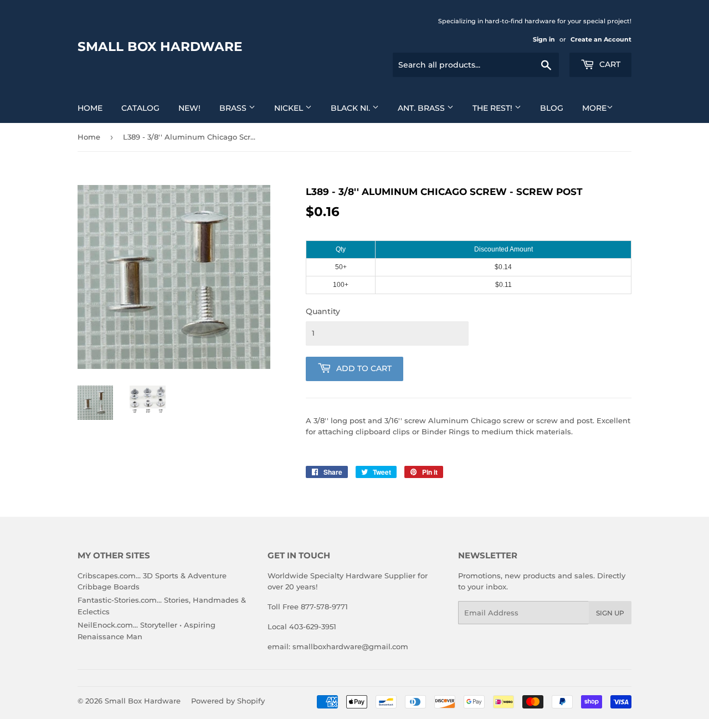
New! (189, 108)
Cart (608, 64)
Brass (234, 108)
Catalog (140, 108)
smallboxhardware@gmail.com (350, 646)
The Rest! (493, 108)
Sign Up (610, 613)
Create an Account (601, 39)
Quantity (323, 311)
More (594, 108)
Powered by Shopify (228, 700)
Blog (551, 108)
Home (90, 108)
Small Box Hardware (160, 46)
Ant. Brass (422, 108)
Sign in (544, 39)
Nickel (289, 108)
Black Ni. (351, 108)
